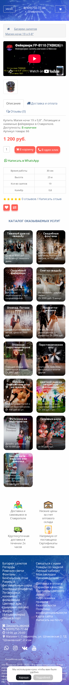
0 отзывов (29, 199)
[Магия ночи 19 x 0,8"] (10, 87)
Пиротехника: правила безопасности (46, 601)
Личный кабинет (48, 571)
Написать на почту (49, 620)
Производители (47, 578)
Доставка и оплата (43, 103)
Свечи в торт (11, 618)
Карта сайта (44, 616)
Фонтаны (8, 574)
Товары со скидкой (49, 567)
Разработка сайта (14, 659)
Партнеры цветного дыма (50, 592)
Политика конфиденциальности (51, 611)
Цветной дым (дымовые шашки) (15, 605)
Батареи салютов (25, 29)
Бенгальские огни (15, 578)
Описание (13, 103)
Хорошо (24, 677)
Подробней (43, 677)
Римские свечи (13, 571)
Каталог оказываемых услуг (34, 221)
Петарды (8, 567)
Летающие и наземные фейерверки (11, 596)
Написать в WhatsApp (23, 161)
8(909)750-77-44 (34, 8)
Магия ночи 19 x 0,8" (19, 34)
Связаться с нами (48, 563)
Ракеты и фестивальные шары (17, 583)
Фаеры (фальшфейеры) (13, 612)
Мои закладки (46, 574)
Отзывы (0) (18, 111)
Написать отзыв (50, 199)
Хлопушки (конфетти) (17, 589)
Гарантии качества (49, 587)
